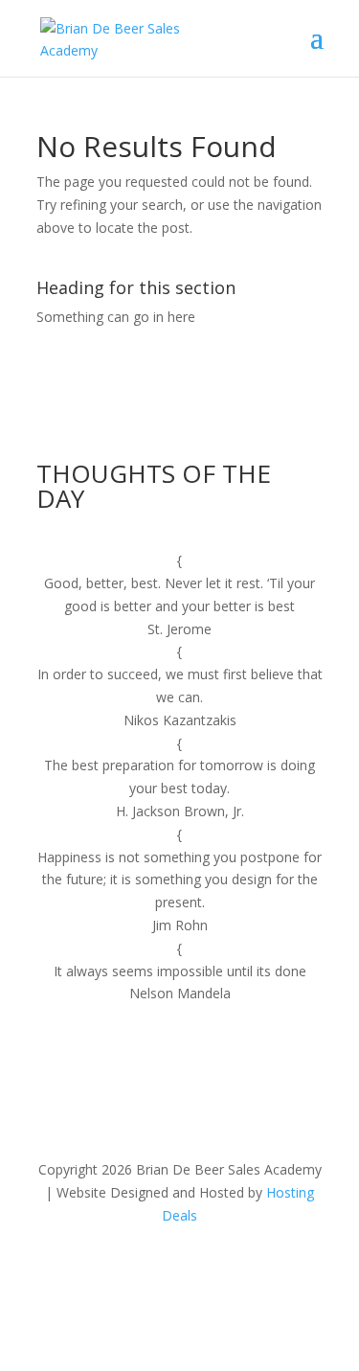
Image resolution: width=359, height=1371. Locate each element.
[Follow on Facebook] (122, 1271)
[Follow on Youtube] (237, 1271)
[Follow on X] (161, 1271)
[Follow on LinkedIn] (199, 1271)
